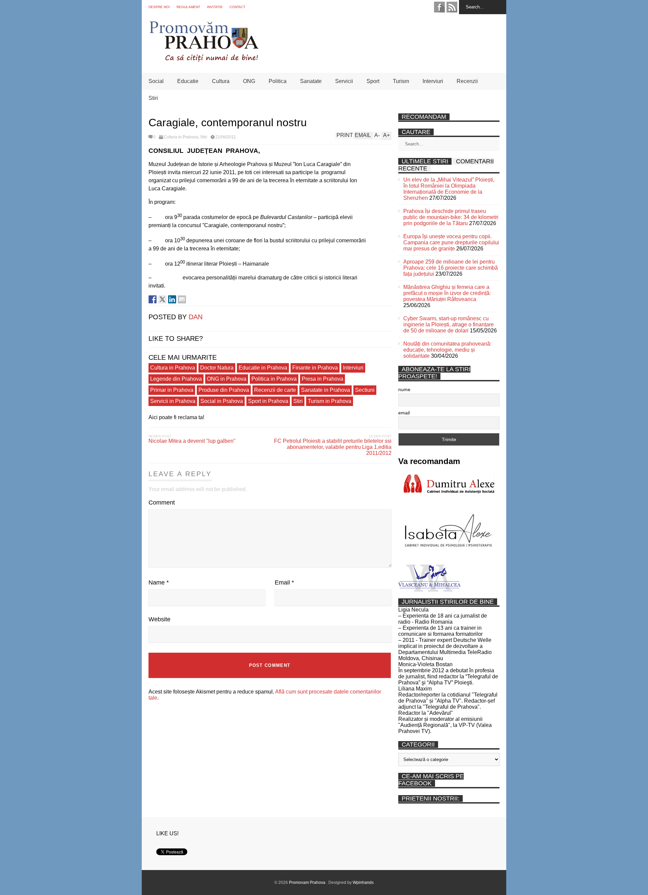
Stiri (153, 98)
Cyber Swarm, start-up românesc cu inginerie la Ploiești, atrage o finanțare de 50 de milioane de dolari (448, 324)
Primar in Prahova (171, 390)
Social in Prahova (221, 401)
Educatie (187, 81)
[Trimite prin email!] (182, 299)
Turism (401, 81)
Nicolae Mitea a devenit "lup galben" (192, 441)
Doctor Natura (217, 368)
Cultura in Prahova (181, 137)
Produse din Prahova (223, 390)
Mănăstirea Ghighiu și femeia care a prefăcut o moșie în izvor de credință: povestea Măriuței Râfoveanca (447, 293)
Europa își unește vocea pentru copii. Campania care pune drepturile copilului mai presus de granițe (451, 242)
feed (452, 7)
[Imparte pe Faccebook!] (152, 299)
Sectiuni (365, 390)
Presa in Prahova (322, 379)
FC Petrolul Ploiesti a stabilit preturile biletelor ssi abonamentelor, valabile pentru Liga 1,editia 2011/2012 (333, 447)
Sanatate (311, 81)
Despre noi (159, 7)
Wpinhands (363, 882)
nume (404, 389)
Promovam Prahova (307, 882)
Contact (237, 7)
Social (156, 81)
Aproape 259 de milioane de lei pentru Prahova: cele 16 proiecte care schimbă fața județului (450, 268)
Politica (278, 81)
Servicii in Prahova (172, 401)
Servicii (344, 81)
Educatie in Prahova (263, 368)
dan (195, 317)
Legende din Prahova (176, 379)
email (404, 412)
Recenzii (467, 81)
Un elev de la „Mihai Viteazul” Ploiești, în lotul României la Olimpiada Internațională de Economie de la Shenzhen (448, 189)
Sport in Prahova (268, 401)
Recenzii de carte (275, 390)
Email (284, 582)
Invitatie (215, 7)
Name (158, 582)
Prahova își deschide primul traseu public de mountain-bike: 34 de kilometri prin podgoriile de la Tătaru (450, 217)
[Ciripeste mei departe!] (162, 299)
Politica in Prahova (274, 379)
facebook (439, 7)
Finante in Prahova (315, 368)
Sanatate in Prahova (325, 390)
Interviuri (433, 81)
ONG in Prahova (226, 379)
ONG (249, 81)
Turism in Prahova (329, 401)
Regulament (188, 7)
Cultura (221, 81)
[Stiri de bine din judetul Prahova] (203, 59)
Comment (161, 502)
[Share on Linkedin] (172, 299)
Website (159, 619)
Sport (373, 81)
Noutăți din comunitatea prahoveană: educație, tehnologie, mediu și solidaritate (447, 350)
